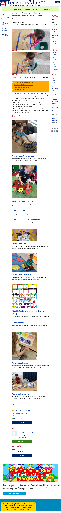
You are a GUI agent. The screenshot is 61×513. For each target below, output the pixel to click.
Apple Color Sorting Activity (22, 201)
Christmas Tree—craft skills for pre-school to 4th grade (55, 90)
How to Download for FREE (4, 23)
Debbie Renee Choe (26, 432)
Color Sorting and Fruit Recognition (26, 219)
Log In (54, 43)
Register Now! (14, 493)
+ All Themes (22, 422)
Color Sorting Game (19, 244)
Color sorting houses (20, 363)
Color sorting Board (19, 322)
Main (4, 14)
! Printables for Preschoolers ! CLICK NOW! (30, 9)
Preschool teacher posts (4, 28)
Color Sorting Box (19, 210)
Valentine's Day (19, 89)
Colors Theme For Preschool (23, 82)
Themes (15, 408)
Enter (57, 2)
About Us (3, 38)
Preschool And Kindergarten (23, 85)
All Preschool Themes (4, 31)
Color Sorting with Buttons (22, 275)
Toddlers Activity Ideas (21, 87)
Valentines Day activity (20, 394)
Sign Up (21, 455)
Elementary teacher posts (4, 35)
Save (15, 50)
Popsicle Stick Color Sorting (23, 156)
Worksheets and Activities (5, 19)
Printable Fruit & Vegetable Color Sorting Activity (28, 312)
